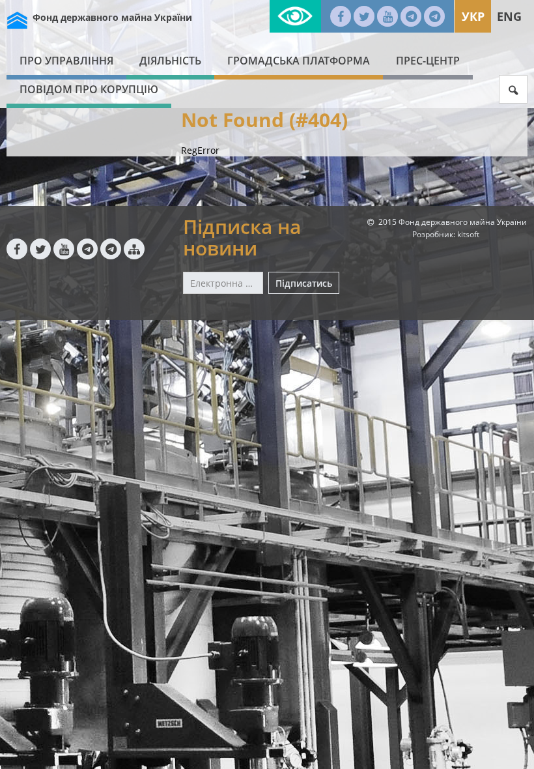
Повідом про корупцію (89, 89)
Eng (509, 16)
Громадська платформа (298, 60)
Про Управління (66, 60)
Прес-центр (428, 60)
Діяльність (170, 60)
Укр (473, 16)
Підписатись (303, 283)
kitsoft (468, 234)
